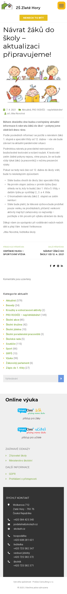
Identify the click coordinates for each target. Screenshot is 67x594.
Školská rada (13, 339)
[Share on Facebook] (50, 266)
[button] (61, 5)
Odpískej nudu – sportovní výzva (14, 253)
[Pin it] (58, 266)
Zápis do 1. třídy (15, 367)
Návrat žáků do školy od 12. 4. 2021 (52, 253)
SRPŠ (9, 353)
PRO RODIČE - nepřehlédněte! (47, 109)
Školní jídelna (13, 329)
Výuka (9, 358)
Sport (9, 348)
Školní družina (14, 324)
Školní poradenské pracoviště (23, 334)
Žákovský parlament (17, 363)
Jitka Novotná (17, 113)
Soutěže (10, 343)
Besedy (10, 305)
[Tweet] (54, 266)
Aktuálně (26, 109)
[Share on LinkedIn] (62, 266)
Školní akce (12, 319)
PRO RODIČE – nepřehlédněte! (23, 315)
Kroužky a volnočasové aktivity (23, 310)
